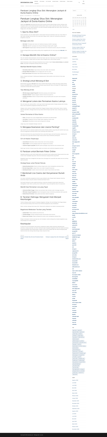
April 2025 (74, 421)
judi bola (81, 340)
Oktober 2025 (75, 406)
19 (77, 23)
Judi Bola (74, 61)
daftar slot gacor (76, 340)
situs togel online (76, 369)
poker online (75, 358)
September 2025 (75, 408)
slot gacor (82, 369)
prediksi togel (81, 360)
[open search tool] (79, 2)
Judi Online (74, 64)
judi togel (80, 351)
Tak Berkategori (36, 15)
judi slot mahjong (82, 346)
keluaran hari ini (76, 353)
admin (22, 15)
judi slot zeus (75, 351)
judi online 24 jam (83, 342)
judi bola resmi (75, 342)
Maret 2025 (74, 424)
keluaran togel (82, 353)
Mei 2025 (74, 418)
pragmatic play (81, 358)
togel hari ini (81, 372)
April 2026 (74, 390)
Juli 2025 (74, 413)
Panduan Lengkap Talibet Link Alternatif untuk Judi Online (78, 48)
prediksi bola (75, 360)
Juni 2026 (74, 385)
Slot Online (74, 69)
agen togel (82, 331)
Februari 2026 (75, 395)
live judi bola (81, 354)
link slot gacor (75, 354)
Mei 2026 (74, 387)
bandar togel (80, 335)
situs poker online (76, 365)
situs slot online (75, 367)
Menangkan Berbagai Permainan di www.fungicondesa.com (79, 36)
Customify (41, 434)
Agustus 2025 (75, 411)
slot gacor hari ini (76, 370)
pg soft (79, 356)
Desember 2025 (75, 400)
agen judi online (76, 331)
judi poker (74, 344)
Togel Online (74, 74)
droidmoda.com (27, 2)
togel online (75, 374)
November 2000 (75, 429)
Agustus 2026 (75, 380)
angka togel (75, 333)
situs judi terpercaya (76, 363)
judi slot (79, 344)
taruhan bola (75, 372)
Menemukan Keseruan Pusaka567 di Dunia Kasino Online (79, 44)
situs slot (62, 50)
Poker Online (75, 66)
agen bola (74, 330)
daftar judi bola (81, 337)
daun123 (74, 102)
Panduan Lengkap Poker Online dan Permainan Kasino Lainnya (78, 40)
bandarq (80, 333)
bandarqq (74, 335)
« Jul (73, 29)
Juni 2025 (74, 416)
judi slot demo (75, 346)
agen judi (79, 330)
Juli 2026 (74, 382)
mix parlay (75, 356)
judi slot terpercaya (76, 349)
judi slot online (75, 347)
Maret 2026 (74, 393)
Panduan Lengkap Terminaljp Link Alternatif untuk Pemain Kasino (79, 52)
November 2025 (75, 403)
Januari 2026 (75, 398)
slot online (82, 370)
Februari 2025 (75, 426)
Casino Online (75, 59)
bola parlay (75, 337)
